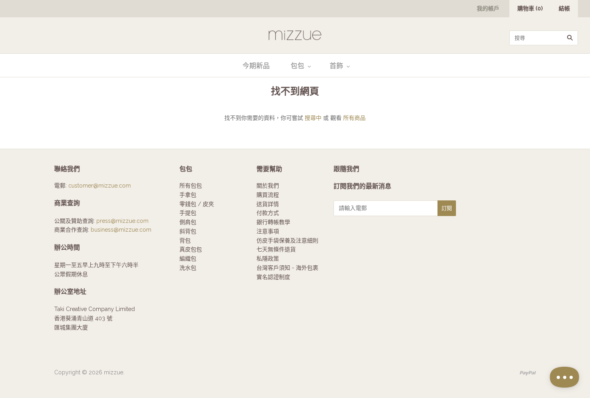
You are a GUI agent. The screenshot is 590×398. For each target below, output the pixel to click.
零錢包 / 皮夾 (196, 204)
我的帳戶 (488, 8)
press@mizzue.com (122, 221)
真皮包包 (190, 249)
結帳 (564, 8)
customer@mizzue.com (99, 185)
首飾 (336, 66)
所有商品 (354, 118)
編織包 (187, 258)
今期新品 (256, 66)
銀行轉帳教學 (273, 222)
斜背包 (187, 231)
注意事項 (267, 231)
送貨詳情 (267, 204)
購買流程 (267, 195)
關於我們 (267, 185)
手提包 (187, 213)
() (530, 8)
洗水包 (187, 268)
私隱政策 (267, 258)
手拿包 (187, 195)
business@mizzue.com (121, 229)
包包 (297, 66)
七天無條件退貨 (276, 249)
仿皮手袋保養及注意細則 (287, 240)
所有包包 (190, 185)
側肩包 (187, 222)
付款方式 (267, 213)
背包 (185, 240)
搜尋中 (313, 118)
